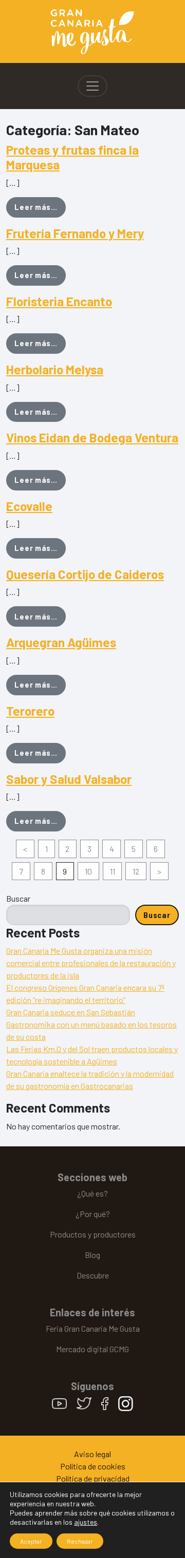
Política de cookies (92, 1466)
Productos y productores (93, 1234)
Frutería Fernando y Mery (75, 233)
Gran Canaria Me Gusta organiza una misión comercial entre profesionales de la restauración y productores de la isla (91, 963)
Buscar (18, 898)
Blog (92, 1255)
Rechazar (80, 1541)
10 (88, 871)
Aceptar (31, 1541)
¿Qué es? (92, 1193)
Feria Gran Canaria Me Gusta (93, 1328)
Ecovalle (29, 506)
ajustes (85, 1522)
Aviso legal (92, 1454)
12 (136, 871)
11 (112, 871)
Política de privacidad (93, 1478)
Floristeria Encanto (59, 301)
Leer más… (40, 206)
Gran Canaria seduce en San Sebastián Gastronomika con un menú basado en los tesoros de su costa (91, 1024)
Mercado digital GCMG (92, 1349)
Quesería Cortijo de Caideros (85, 574)
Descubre (93, 1275)
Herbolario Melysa (54, 369)
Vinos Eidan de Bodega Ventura (92, 437)
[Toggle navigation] (92, 86)
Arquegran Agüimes (61, 642)
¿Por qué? (93, 1214)
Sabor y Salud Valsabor (69, 779)
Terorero (30, 710)
